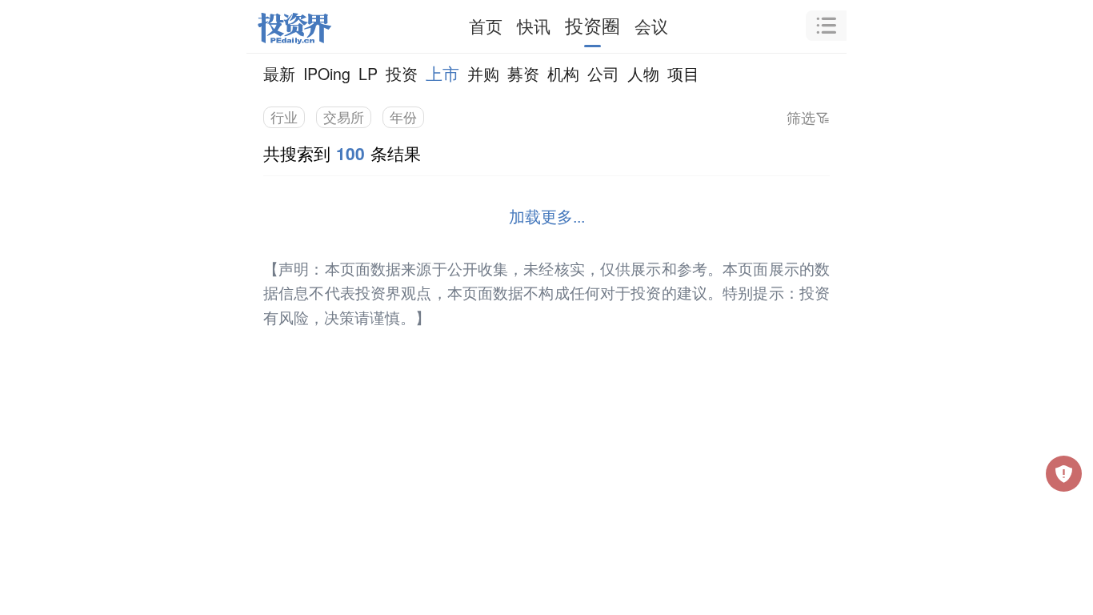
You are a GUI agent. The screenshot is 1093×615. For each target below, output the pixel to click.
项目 (683, 73)
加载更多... (547, 215)
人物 (643, 73)
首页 (485, 26)
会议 (651, 26)
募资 (523, 73)
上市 (442, 73)
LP (368, 73)
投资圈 (592, 25)
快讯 (534, 26)
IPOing (326, 73)
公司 (603, 73)
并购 (483, 73)
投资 (402, 73)
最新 (279, 73)
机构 (563, 73)
